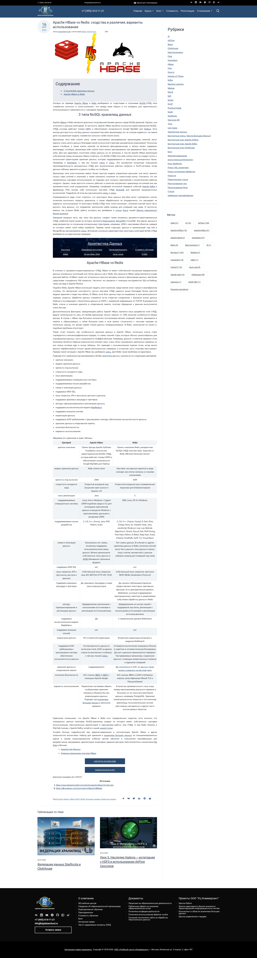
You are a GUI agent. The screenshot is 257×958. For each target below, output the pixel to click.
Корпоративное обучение (90, 909)
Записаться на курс (105, 770)
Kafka (170, 80)
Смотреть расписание (105, 761)
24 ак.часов (118, 254)
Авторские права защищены (78, 949)
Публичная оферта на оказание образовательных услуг (143, 907)
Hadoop (147, 129)
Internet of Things (176, 76)
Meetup (171, 88)
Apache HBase (81, 103)
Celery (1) (194, 260)
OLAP (170, 104)
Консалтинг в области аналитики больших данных (199, 912)
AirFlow (171, 40)
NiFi (169, 96)
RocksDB (120, 190)
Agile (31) (174, 223)
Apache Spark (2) (178, 238)
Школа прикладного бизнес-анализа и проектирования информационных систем (199, 907)
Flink (170, 56)
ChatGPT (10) (176, 267)
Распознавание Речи (178, 187)
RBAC (97, 675)
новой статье (106, 728)
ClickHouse (173, 48)
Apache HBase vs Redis (74, 94)
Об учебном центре (87, 903)
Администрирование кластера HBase (78, 753)
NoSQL (142, 103)
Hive (64, 284)
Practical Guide (174, 108)
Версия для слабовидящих (146, 3)
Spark (170, 112)
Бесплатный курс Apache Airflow (183, 140)
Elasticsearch (109, 221)
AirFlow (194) (203, 223)
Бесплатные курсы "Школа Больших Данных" (189, 136)
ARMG (65, 254)
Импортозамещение (177, 156)
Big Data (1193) (177, 252)
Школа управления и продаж (192, 916)
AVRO (85, 559)
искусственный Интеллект (180, 160)
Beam (170, 44)
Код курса (65, 250)
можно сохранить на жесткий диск (135, 670)
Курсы (148, 11)
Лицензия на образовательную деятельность (150, 903)
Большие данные (93, 799)
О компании (203, 11)
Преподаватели (85, 912)
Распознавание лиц (177, 183)
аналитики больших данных (118, 735)
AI (169, 36)
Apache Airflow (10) (179, 230)
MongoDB (120, 221)
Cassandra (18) (177, 260)
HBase (84, 31)
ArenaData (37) (198, 238)
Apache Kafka (148, 186)
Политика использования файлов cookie (148, 914)
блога (125, 210)
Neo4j (170, 92)
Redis (94, 103)
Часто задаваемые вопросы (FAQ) (94, 925)
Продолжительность (118, 250)
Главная (137, 11)
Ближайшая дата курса (92, 250)
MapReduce (96, 407)
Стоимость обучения (144, 250)
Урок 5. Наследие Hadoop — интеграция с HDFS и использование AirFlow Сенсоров (127, 862)
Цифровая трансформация (180, 195)
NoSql (89, 31)
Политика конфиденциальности (143, 911)
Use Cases (172, 128)
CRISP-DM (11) (194, 282)
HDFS (88, 129)
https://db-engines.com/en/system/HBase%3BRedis (79, 788)
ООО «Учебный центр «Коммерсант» (131, 949)
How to (171, 72)
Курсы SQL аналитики (178, 167)
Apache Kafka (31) (201, 230)
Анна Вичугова (64, 31)
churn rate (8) (194, 267)
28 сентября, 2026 (92, 254)
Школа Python (185, 903)
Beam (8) (174, 245)
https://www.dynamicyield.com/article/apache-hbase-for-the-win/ (85, 785)
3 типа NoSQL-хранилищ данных (79, 91)
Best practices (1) (192, 245)
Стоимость (172, 11)
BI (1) (209, 245)
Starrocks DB (173, 120)
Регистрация (187, 11)
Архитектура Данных (105, 244)
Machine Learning (176, 84)
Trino (170, 124)
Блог (158, 11)
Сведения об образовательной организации (99, 906)
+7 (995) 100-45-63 (44, 3)
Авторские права (86, 922)
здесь (102, 163)
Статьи (171, 191)
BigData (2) (195, 252)
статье (119, 210)
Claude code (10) (178, 275)
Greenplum (72, 163)
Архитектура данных (177, 132)
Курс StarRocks (175, 164)
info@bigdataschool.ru (92, 3)
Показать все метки (179, 289)
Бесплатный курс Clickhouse (181, 148)
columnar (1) (176, 282)
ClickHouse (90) (198, 275)
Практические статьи (178, 179)
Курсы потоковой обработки (181, 171)
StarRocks (172, 116)
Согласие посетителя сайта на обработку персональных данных (148, 918)
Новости (172, 175)
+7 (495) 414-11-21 (93, 10)
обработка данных (108, 799)
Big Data (59, 799)
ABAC (105, 675)
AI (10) (188, 223)
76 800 (144, 254)
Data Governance (175, 52)
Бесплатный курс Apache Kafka (182, 144)
